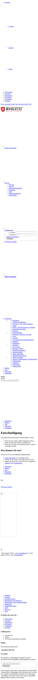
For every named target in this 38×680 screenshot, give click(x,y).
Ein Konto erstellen (11, 242)
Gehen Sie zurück (10, 458)
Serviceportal (13, 195)
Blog (6, 611)
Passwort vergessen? (12, 237)
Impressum (8, 604)
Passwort (13, 235)
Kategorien (8, 421)
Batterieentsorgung (10, 606)
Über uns (7, 609)
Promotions (8, 428)
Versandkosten (22, 553)
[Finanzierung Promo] (6, 487)
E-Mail (13, 233)
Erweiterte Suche (10, 599)
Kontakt (7, 597)
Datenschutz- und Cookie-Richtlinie (16, 602)
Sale (6, 424)
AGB (6, 608)
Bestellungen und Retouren (13, 600)
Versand (11, 186)
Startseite (7, 463)
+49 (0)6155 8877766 (24, 104)
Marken (7, 422)
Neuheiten (8, 426)
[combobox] (10, 380)
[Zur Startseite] (12, 111)
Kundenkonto (18, 463)
